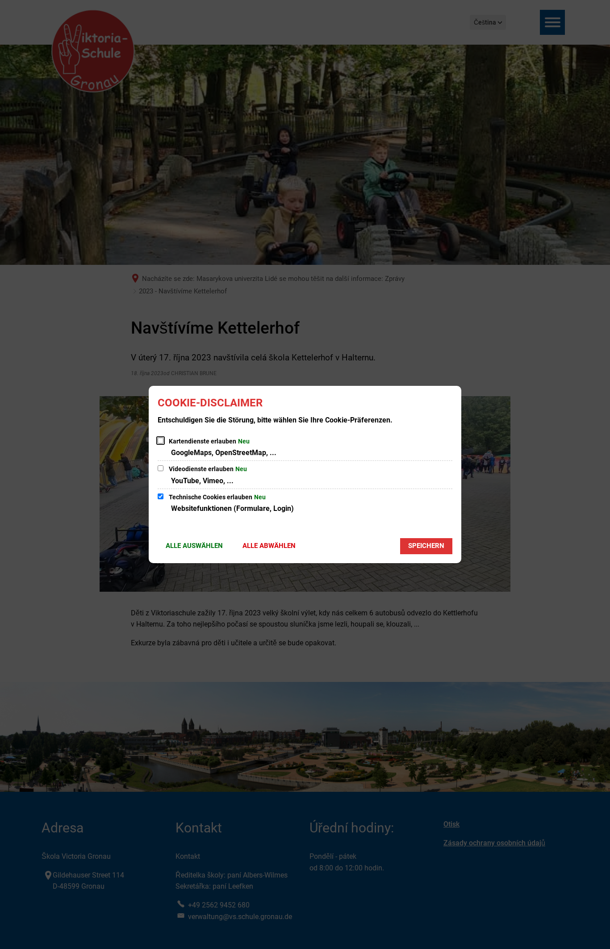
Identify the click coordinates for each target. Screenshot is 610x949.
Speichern (426, 546)
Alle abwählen (269, 546)
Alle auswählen (194, 546)
